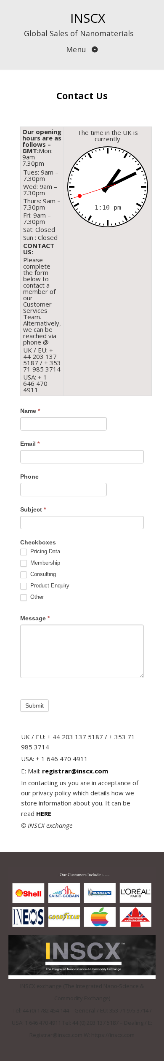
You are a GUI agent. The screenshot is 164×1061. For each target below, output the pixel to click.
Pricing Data (44, 551)
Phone (29, 476)
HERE (43, 813)
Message (35, 618)
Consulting (42, 574)
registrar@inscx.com (76, 771)
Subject (33, 509)
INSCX (87, 18)
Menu (77, 49)
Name (30, 410)
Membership (44, 563)
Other (36, 597)
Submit (34, 705)
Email (30, 443)
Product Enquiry (49, 585)
